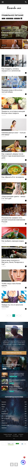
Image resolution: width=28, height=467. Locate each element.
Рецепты (11, 391)
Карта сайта (8, 436)
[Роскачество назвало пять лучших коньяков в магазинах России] (14, 210)
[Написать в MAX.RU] (23, 462)
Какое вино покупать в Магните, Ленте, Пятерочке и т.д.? (13, 262)
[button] (26, 2)
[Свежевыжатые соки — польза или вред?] (14, 124)
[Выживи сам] (14, 8)
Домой (3, 13)
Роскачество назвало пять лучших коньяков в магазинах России (13, 220)
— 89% (11, 443)
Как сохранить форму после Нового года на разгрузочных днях (13, 156)
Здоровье (4, 45)
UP (12, 464)
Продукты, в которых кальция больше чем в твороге (13, 112)
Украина (11, 383)
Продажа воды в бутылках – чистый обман (13, 91)
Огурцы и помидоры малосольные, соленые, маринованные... (15, 388)
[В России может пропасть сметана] (14, 30)
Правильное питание (11, 13)
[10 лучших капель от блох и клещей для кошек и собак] (5, 375)
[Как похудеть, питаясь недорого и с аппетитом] (14, 61)
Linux (3, 18)
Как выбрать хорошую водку (13, 241)
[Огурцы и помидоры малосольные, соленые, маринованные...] (5, 388)
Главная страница (8, 434)
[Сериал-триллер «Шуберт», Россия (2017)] (14, 364)
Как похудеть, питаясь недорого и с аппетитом (11, 70)
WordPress (17, 18)
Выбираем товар (5, 215)
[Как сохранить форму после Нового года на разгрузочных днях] (14, 146)
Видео (4, 368)
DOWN (16, 464)
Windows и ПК (10, 18)
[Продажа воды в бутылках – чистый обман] (14, 82)
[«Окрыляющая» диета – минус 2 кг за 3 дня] (14, 188)
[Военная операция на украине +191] (5, 381)
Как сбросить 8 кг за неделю (13, 177)
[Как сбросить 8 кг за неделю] (14, 169)
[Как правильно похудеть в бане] (11, 44)
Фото (21, 436)
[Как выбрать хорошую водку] (14, 233)
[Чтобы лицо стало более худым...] (14, 275)
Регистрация (15, 436)
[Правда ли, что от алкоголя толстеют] (14, 297)
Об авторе (20, 434)
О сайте (15, 434)
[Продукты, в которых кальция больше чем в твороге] (14, 103)
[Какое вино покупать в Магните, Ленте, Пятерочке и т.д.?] (14, 252)
